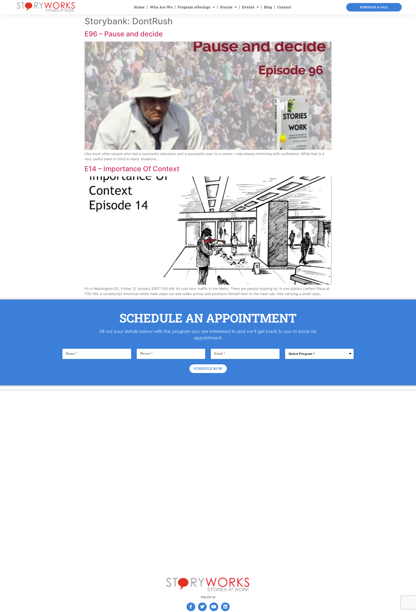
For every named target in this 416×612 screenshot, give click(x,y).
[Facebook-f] (191, 606)
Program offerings (194, 7)
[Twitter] (202, 606)
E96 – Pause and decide (123, 34)
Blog (268, 7)
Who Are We (161, 7)
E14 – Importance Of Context (131, 169)
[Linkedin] (225, 606)
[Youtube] (214, 606)
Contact (284, 7)
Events (248, 7)
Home (139, 7)
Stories (226, 7)
